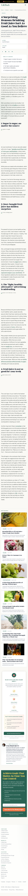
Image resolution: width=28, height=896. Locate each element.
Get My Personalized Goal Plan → (14, 733)
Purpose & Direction (5, 857)
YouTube (19, 881)
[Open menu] (25, 5)
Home (2, 10)
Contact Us (3, 868)
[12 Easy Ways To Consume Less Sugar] (14, 545)
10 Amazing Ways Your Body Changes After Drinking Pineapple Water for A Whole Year (13, 635)
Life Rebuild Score (4, 832)
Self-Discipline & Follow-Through (7, 855)
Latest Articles (4, 870)
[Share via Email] (12, 51)
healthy (15, 105)
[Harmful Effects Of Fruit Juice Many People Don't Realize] (14, 519)
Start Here (4, 829)
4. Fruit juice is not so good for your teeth (13, 70)
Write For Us (3, 874)
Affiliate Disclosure (19, 889)
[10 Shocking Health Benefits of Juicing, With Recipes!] (14, 571)
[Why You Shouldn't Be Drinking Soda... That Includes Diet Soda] (14, 649)
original (16, 262)
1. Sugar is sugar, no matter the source (12, 59)
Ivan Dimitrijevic (5, 41)
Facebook (3, 881)
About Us (3, 867)
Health (11, 10)
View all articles (9, 763)
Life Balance (3, 836)
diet (16, 493)
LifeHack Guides (4, 830)
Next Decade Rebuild (5, 861)
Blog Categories (4, 872)
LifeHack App (4, 842)
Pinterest (13, 881)
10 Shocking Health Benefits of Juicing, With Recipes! (12, 583)
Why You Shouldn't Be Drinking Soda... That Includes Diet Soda (12, 660)
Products (3, 840)
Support (2, 877)
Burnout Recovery (4, 853)
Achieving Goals (4, 838)
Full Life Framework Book (6, 844)
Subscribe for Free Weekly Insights (14, 809)
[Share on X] (9, 51)
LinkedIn (24, 881)
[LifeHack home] (5, 5)
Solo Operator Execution (6, 862)
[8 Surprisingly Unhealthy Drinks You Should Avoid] (14, 596)
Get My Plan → (20, 1)
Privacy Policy (12, 889)
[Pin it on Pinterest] (5, 51)
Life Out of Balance (5, 859)
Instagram (8, 881)
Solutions (4, 852)
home (13, 327)
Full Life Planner (4, 845)
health (25, 77)
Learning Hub (3, 847)
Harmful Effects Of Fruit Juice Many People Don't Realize (12, 532)
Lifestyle (6, 10)
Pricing (2, 849)
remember (19, 426)
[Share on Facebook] (2, 51)
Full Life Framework (5, 834)
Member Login (4, 876)
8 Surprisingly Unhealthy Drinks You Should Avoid (13, 607)
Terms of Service (4, 889)
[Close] (26, 1)
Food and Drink (6, 580)
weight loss (9, 346)
